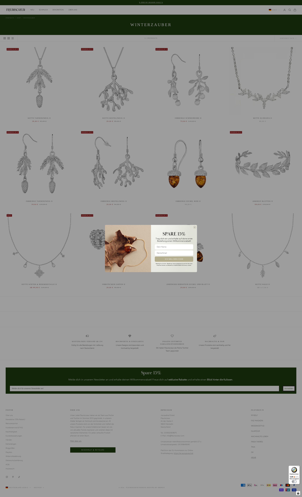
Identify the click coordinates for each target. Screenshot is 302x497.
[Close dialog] (194, 227)
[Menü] (298, 467)
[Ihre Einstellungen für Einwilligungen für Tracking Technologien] (298, 493)
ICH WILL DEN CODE (174, 259)
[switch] (294, 481)
